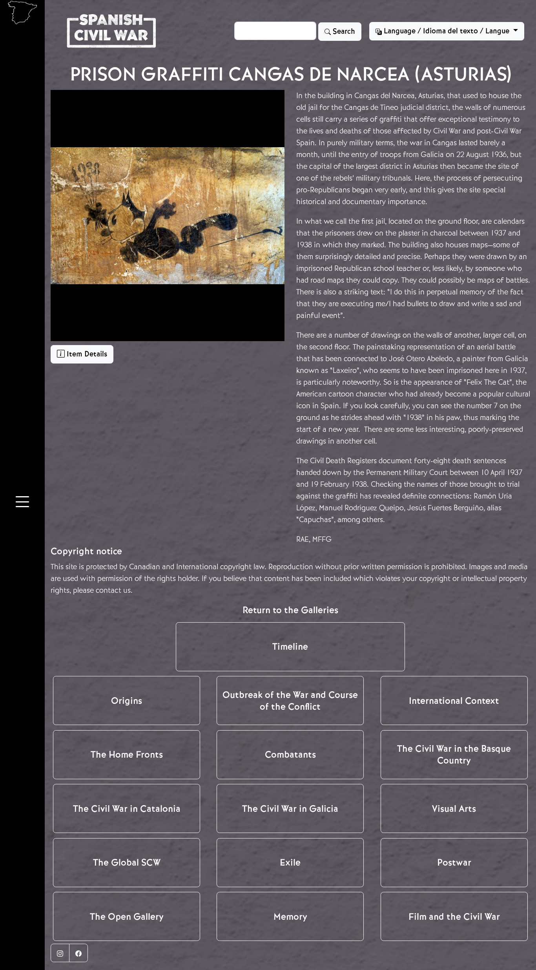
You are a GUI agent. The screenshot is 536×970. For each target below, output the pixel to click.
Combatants (290, 754)
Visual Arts (454, 809)
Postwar (454, 862)
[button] (22, 503)
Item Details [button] (86, 354)
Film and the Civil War (454, 917)
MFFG (322, 539)
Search (343, 31)
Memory (290, 917)
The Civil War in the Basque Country (454, 754)
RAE (302, 539)
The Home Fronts (127, 754)
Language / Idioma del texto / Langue (446, 31)
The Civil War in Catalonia (126, 809)
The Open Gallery (127, 917)
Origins (126, 701)
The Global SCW (126, 862)
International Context (454, 701)
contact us (113, 590)
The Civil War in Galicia (290, 809)
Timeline (290, 646)
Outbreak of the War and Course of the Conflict (290, 700)
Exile (290, 862)
